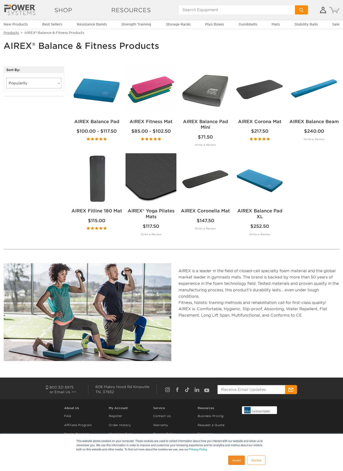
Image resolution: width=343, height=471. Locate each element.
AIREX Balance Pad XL (259, 213)
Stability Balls (306, 24)
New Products (16, 24)
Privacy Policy (198, 449)
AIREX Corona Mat (259, 121)
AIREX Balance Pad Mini (205, 124)
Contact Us (162, 416)
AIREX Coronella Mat (205, 211)
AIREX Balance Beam (314, 121)
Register (115, 416)
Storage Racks (178, 24)
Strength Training (136, 24)
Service (159, 408)
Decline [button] (256, 460)
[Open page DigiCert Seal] (257, 410)
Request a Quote (211, 425)
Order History (120, 425)
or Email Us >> (62, 392)
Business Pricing (211, 416)
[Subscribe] (291, 389)
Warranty (160, 425)
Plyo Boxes (214, 24)
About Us (71, 408)
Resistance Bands (92, 24)
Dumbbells (248, 24)
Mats (276, 24)
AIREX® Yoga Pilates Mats (151, 213)
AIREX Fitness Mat (151, 121)
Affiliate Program (78, 425)
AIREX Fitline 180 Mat (96, 211)
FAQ (67, 416)
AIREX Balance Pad (96, 121)
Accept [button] (236, 460)
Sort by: (13, 69)
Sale (336, 24)
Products (11, 32)
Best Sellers (52, 24)
